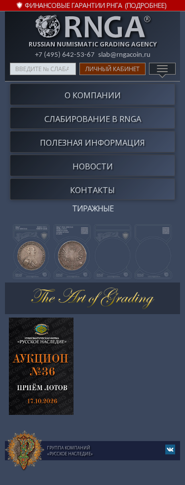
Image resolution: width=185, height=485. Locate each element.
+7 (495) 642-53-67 (65, 55)
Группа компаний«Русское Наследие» (70, 450)
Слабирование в (92, 118)
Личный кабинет (112, 69)
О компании (93, 95)
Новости (93, 166)
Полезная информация (92, 142)
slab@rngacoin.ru (124, 55)
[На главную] (24, 451)
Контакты (92, 190)
